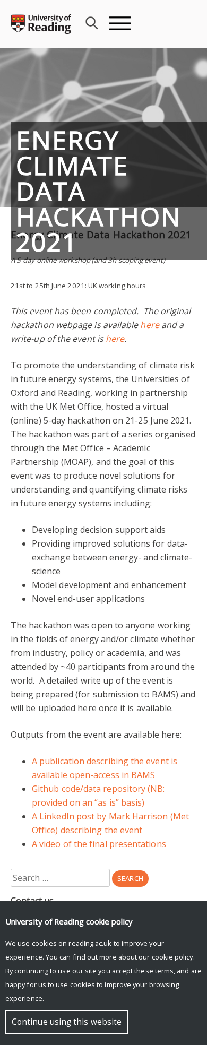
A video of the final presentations (99, 844)
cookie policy (172, 957)
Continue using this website (67, 1021)
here (149, 325)
